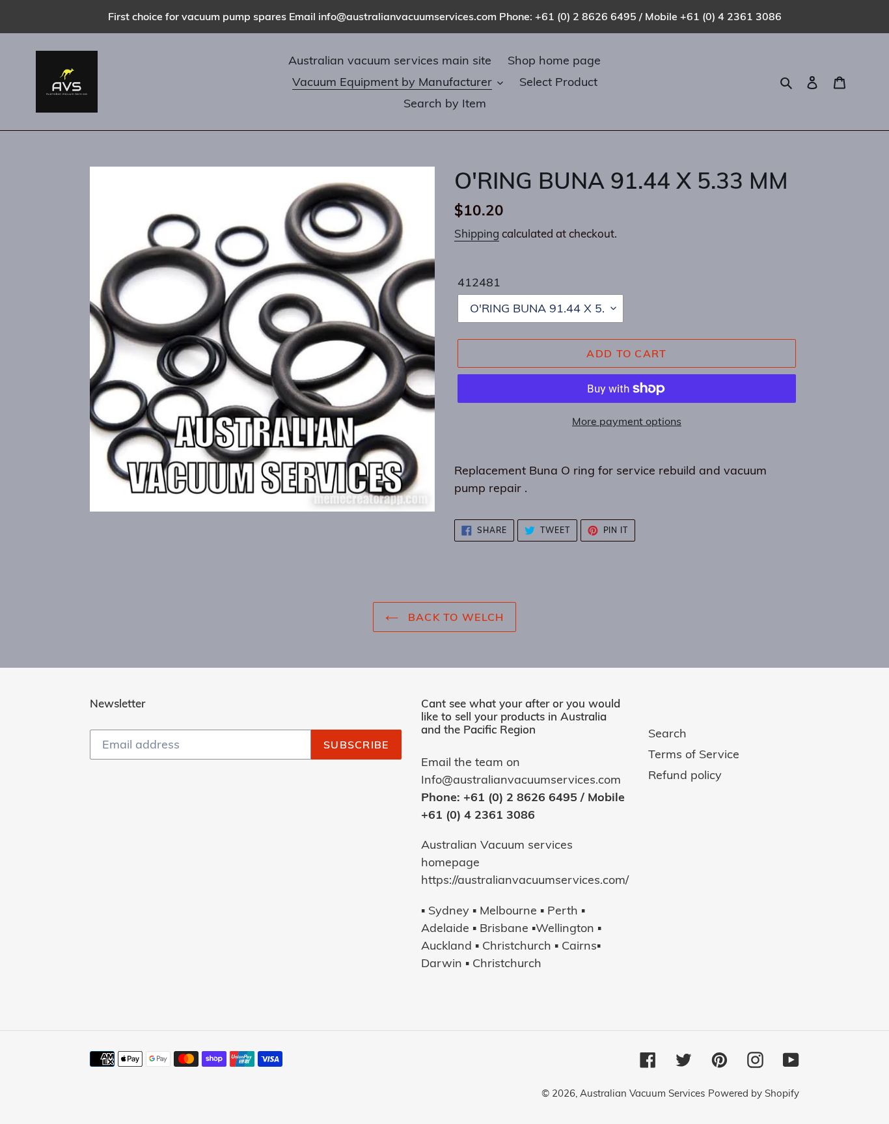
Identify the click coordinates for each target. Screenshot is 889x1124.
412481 (479, 282)
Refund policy (685, 774)
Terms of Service (693, 754)
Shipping (476, 233)
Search (667, 733)
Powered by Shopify (753, 1093)
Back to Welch (454, 617)
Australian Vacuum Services (642, 1093)
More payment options (626, 421)
